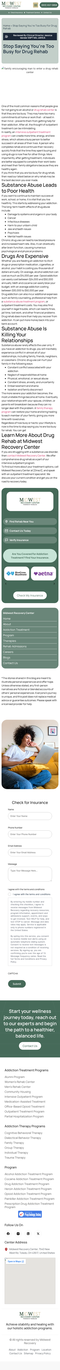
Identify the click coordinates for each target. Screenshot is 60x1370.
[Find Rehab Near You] (6, 521)
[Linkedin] (28, 1233)
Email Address (15, 845)
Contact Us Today (20, 530)
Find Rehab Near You (22, 521)
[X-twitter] (38, 1233)
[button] (35, 5)
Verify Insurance (19, 540)
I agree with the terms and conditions (31, 894)
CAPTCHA (13, 973)
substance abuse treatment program (24, 301)
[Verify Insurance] (6, 540)
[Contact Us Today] (6, 531)
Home (6, 25)
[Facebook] (8, 1233)
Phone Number (15, 827)
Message (12, 863)
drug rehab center (44, 109)
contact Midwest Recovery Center (26, 455)
